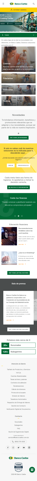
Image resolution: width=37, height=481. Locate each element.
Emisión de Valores (18, 396)
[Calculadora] (32, 470)
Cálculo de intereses (18, 389)
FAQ (18, 428)
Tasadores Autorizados (18, 399)
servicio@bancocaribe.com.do (18, 437)
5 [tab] (17, 31)
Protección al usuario (18, 392)
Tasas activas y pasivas (18, 379)
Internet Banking (19, 10)
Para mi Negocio (23, 165)
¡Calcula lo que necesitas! (19, 187)
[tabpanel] (18, 22)
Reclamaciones (18, 386)
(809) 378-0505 (20, 441)
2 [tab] (6, 31)
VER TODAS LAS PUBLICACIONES (18, 273)
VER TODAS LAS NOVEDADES (18, 137)
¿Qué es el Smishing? (26, 253)
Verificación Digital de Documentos (18, 409)
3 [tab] (10, 31)
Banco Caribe (21, 474)
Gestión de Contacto (18, 406)
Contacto (18, 416)
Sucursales (18, 422)
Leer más (21, 244)
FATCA (18, 373)
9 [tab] (30, 31)
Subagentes (18, 425)
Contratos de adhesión (18, 383)
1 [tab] (3, 31)
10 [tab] (34, 31)
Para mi (10, 165)
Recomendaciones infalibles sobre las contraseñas (25, 230)
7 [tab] (24, 31)
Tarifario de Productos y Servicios (18, 369)
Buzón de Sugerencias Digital (19, 432)
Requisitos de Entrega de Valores (18, 402)
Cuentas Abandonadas (18, 376)
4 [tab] (13, 31)
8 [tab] (27, 31)
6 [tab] (20, 31)
